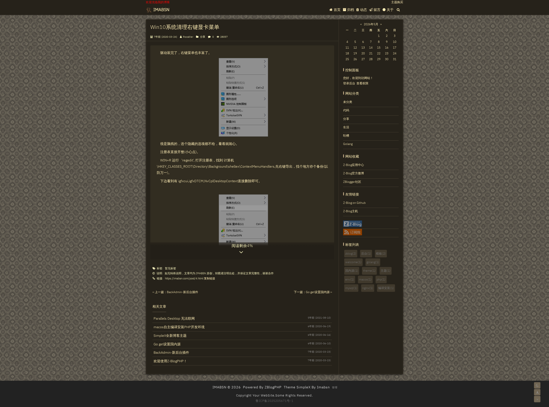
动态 (363, 9)
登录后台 (349, 83)
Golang (348, 144)
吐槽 (346, 135)
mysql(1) (351, 288)
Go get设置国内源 (242, 344)
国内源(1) (351, 271)
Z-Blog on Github (354, 203)
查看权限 (362, 83)
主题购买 (397, 2)
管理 (335, 387)
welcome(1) (353, 262)
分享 (202, 36)
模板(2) (381, 253)
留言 (377, 9)
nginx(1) (367, 288)
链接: (160, 278)
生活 (346, 127)
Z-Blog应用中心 (353, 165)
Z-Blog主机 (350, 211)
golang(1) (373, 262)
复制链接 (209, 278)
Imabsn (323, 387)
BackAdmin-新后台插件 (242, 352)
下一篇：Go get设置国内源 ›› (313, 292)
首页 (337, 9)
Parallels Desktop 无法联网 (242, 318)
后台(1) (366, 253)
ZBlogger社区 (352, 182)
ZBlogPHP (273, 387)
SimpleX (304, 387)
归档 (350, 9)
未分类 (347, 102)
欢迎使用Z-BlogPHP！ (242, 361)
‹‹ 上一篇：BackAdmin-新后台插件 (175, 292)
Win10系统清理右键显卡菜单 (184, 26)
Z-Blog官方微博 (353, 173)
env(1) (349, 279)
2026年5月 (371, 24)
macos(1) (365, 279)
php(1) (381, 279)
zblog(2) (350, 253)
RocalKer (188, 36)
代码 (346, 110)
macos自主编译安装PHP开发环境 (242, 327)
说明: (160, 273)
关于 (390, 9)
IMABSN (160, 9)
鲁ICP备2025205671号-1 (274, 401)
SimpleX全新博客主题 (242, 335)
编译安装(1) (386, 288)
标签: (160, 268)
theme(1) (369, 271)
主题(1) (386, 271)
